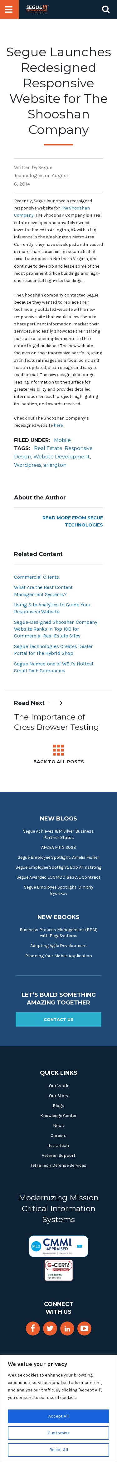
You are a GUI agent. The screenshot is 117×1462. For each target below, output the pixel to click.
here (58, 425)
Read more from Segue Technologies (72, 521)
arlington (54, 465)
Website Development (61, 457)
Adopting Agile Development (58, 945)
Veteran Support (59, 1155)
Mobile (62, 440)
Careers (58, 1135)
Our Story (58, 1095)
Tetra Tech (58, 1145)
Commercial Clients (36, 577)
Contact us (58, 1019)
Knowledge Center (58, 1115)
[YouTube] (84, 1328)
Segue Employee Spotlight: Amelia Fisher (58, 857)
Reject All (58, 1449)
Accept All (58, 1416)
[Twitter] (50, 1328)
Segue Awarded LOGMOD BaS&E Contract (58, 877)
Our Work (58, 1085)
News (58, 1125)
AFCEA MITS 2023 (58, 847)
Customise (59, 1433)
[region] (58, 1408)
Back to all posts (58, 762)
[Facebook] (33, 1328)
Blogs (58, 1105)
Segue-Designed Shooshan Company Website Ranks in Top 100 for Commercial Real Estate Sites (55, 629)
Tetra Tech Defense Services (58, 1165)
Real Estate (48, 448)
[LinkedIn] (67, 1329)
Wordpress (27, 465)
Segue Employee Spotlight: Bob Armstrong (58, 867)
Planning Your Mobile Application (58, 956)
